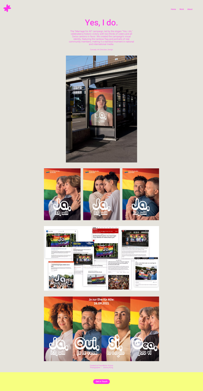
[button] (182, 9)
